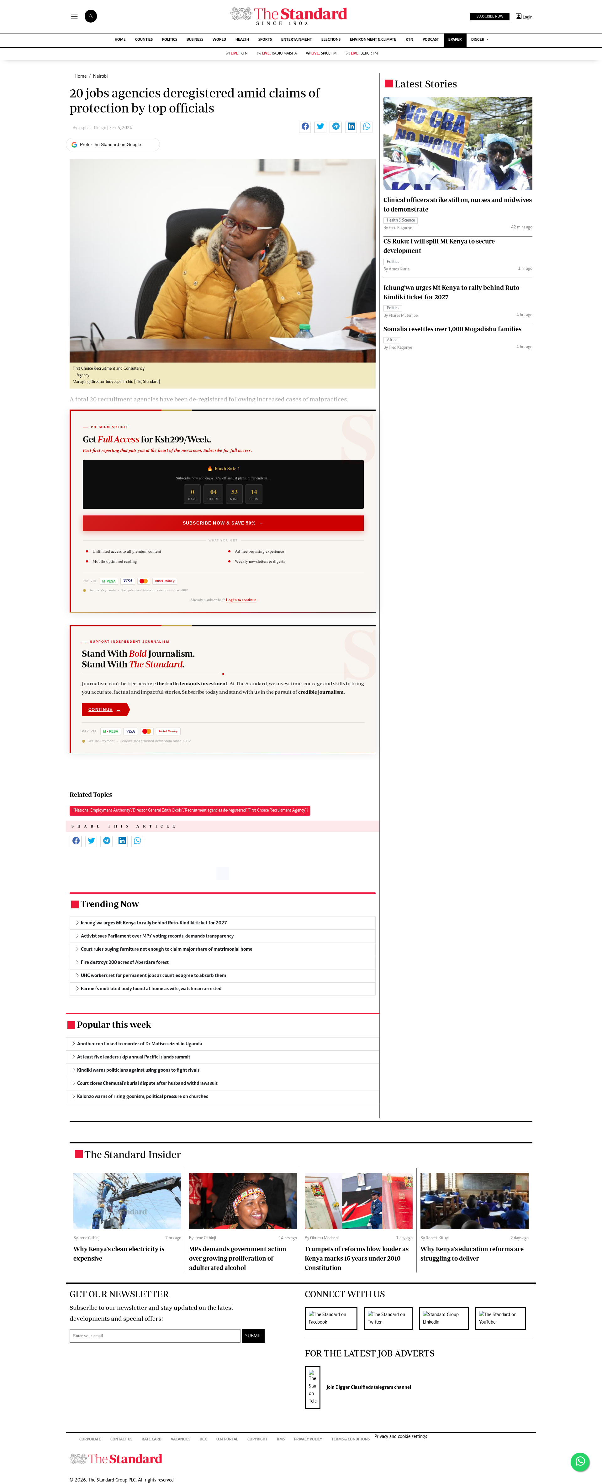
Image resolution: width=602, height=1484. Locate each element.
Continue (104, 709)
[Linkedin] (447, 1318)
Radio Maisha (279, 54)
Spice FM (323, 54)
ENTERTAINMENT (296, 40)
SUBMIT (253, 1336)
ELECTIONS (331, 40)
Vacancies (180, 1440)
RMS (281, 1440)
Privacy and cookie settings (400, 1436)
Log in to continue (241, 600)
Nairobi (100, 76)
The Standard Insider (132, 1154)
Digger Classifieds (354, 1387)
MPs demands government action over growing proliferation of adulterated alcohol (237, 1258)
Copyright (257, 1440)
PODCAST (431, 40)
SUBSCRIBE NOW (490, 16)
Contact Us (121, 1440)
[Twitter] (391, 1318)
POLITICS (169, 40)
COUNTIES (144, 40)
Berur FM (364, 54)
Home (81, 76)
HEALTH (242, 40)
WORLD (219, 40)
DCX (203, 1440)
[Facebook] (334, 1318)
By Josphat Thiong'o (90, 128)
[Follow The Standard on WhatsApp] (580, 1462)
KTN (409, 40)
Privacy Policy (308, 1440)
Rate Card (151, 1440)
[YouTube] (503, 1318)
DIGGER (478, 40)
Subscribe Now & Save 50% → (223, 522)
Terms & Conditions (350, 1440)
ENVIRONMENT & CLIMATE (373, 40)
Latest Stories (425, 83)
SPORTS (265, 40)
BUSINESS (195, 40)
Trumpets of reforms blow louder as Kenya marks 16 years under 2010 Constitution (357, 1258)
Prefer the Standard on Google (110, 144)
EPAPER (455, 40)
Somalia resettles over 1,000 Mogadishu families (452, 328)
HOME (120, 40)
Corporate (90, 1440)
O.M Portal (227, 1440)
